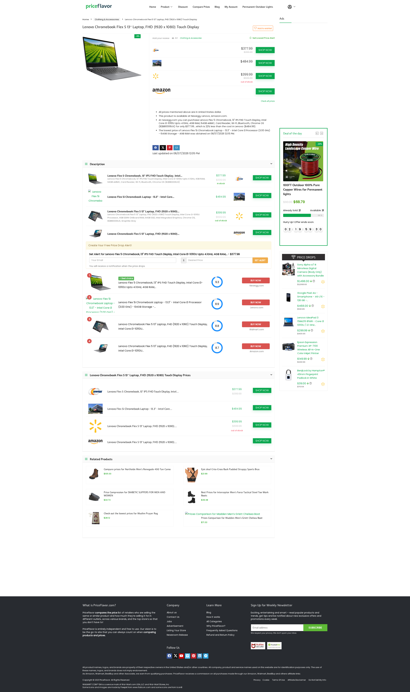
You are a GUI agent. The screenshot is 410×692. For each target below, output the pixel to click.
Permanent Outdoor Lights (257, 6)
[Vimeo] (187, 656)
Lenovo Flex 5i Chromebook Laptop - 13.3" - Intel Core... (140, 197)
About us (172, 612)
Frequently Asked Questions (222, 630)
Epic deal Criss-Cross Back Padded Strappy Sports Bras (230, 469)
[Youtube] (181, 656)
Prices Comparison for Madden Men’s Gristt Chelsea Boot (231, 517)
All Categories (214, 621)
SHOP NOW (265, 50)
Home (152, 6)
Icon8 (179, 687)
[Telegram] (205, 656)
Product (165, 6)
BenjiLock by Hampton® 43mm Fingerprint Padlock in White (311, 374)
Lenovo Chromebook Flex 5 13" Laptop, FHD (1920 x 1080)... (143, 211)
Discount (183, 6)
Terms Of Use (278, 680)
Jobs (169, 621)
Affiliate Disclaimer (297, 680)
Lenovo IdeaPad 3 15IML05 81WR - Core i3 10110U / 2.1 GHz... (310, 321)
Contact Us (173, 617)
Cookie (265, 680)
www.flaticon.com (142, 687)
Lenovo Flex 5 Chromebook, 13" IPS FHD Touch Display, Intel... (144, 175)
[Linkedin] (199, 656)
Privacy (257, 680)
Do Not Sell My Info (317, 680)
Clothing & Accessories (107, 19)
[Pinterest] (193, 656)
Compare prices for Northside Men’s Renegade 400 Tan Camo (137, 469)
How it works (213, 617)
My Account (231, 6)
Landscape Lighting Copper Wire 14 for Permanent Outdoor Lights (301, 189)
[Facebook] (169, 656)
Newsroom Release (177, 634)
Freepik (124, 687)
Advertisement (175, 626)
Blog (217, 6)
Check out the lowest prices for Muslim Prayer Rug (131, 513)
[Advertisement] (303, 74)
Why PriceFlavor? (215, 626)
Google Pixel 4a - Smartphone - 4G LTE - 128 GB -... (310, 296)
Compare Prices (201, 6)
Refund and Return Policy (220, 634)
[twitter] (175, 656)
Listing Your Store (177, 630)
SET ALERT (260, 260)
